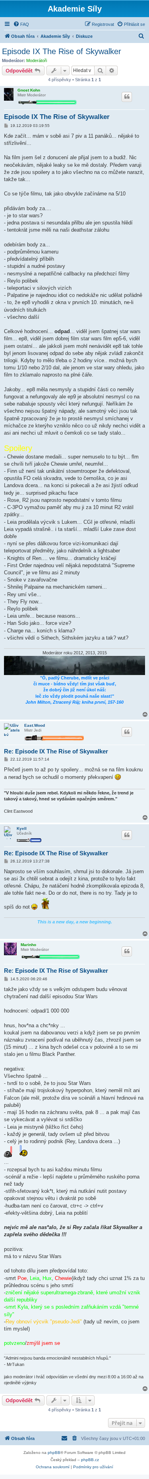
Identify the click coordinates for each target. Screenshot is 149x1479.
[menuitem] (21, 24)
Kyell (22, 828)
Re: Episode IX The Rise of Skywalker (56, 751)
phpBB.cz (90, 1460)
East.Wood (34, 725)
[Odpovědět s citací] (127, 96)
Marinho (28, 944)
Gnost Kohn (28, 90)
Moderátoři (36, 60)
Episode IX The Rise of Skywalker (61, 51)
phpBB (54, 1452)
